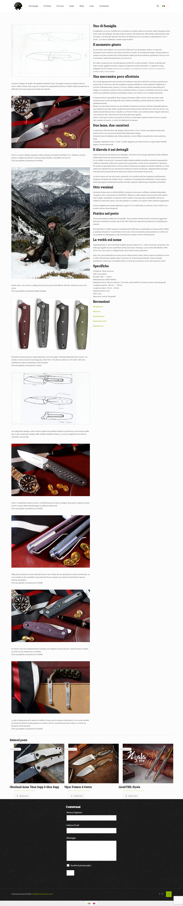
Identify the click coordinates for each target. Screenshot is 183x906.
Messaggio (71, 838)
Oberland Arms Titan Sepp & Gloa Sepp (34, 787)
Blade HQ (96, 311)
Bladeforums (98, 307)
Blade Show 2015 (100, 321)
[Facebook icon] (159, 894)
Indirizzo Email (73, 825)
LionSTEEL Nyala (129, 787)
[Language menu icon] (164, 6)
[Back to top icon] (169, 894)
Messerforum (98, 326)
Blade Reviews (98, 316)
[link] (50, 50)
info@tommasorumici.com (42, 894)
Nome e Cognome (75, 812)
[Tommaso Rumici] (18, 6)
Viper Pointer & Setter (78, 787)
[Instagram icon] (162, 894)
